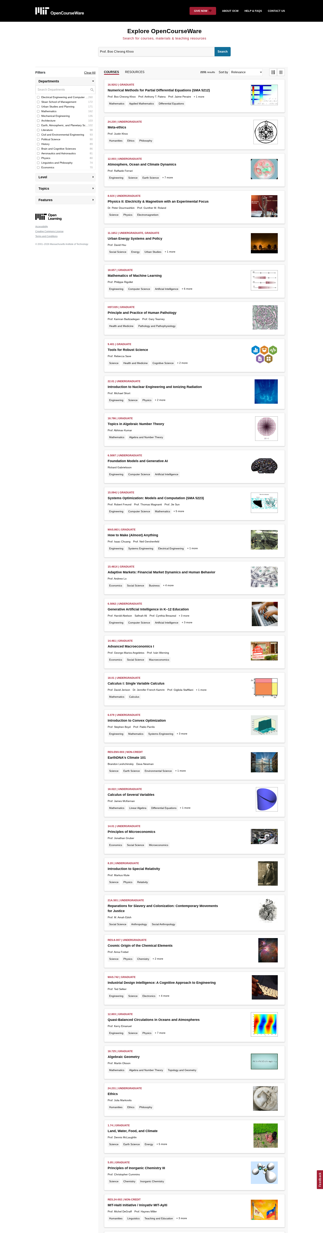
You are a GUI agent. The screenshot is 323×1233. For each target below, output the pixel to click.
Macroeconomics (159, 659)
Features (67, 200)
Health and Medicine (121, 325)
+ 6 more (187, 288)
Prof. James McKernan (121, 801)
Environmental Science (158, 770)
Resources (134, 72)
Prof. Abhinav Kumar (120, 430)
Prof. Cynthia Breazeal (163, 615)
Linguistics (133, 1218)
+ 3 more (184, 615)
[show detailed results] (273, 72)
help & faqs (253, 10)
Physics (127, 214)
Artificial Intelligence (166, 288)
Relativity (142, 882)
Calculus (134, 696)
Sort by (223, 72)
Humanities (115, 140)
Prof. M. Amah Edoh (119, 917)
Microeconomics (158, 845)
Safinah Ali (141, 615)
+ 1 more (199, 96)
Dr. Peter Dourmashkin (121, 207)
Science (133, 177)
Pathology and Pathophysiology (157, 325)
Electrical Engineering (171, 548)
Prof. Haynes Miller (145, 1211)
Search (223, 51)
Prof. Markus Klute (119, 875)
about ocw (230, 10)
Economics (115, 585)
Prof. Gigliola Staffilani (180, 689)
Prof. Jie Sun (172, 504)
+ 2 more (182, 362)
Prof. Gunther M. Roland (151, 207)
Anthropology (139, 924)
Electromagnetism (148, 214)
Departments (67, 81)
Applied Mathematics (141, 103)
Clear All (90, 72)
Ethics (130, 140)
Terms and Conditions (46, 236)
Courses (111, 72)
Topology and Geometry (182, 1070)
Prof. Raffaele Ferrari (120, 170)
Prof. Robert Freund (119, 504)
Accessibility (41, 226)
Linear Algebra (137, 807)
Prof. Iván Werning (158, 652)
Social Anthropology (163, 924)
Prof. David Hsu (117, 244)
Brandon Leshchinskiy (121, 763)
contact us (276, 10)
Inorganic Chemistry (152, 1181)
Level (67, 177)
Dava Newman (145, 763)
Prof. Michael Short (119, 393)
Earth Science (150, 177)
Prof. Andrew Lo (117, 578)
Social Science (117, 251)
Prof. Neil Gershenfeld (146, 541)
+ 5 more (178, 511)
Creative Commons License (49, 231)
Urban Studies (152, 251)
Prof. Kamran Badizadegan (124, 319)
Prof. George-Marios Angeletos (126, 652)
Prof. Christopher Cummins (124, 1174)
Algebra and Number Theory (146, 437)
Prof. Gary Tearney (153, 319)
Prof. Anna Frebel (118, 951)
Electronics (148, 995)
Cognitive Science (163, 363)
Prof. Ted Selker (117, 989)
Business (154, 585)
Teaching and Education (158, 1218)
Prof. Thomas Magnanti (148, 504)
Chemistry (143, 958)
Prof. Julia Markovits (120, 1100)
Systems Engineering (140, 548)
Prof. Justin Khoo (118, 133)
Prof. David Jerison (119, 689)
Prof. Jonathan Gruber (121, 838)
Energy (135, 251)
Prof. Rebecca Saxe (119, 356)
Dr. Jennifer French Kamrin (149, 689)
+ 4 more (168, 585)
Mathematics (116, 103)
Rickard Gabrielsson (120, 467)
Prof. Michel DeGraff (120, 1211)
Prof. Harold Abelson (120, 615)
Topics (67, 188)
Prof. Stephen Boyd (119, 726)
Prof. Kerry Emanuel (120, 1026)
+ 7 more (167, 177)
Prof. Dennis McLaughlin (122, 1137)
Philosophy (145, 140)
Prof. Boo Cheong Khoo (122, 96)
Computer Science (139, 288)
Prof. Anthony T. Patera (152, 96)
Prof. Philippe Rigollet (120, 281)
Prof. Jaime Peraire (179, 96)
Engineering (116, 177)
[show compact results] (281, 72)
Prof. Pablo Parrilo (144, 726)
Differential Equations (171, 103)
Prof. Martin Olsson (119, 1063)
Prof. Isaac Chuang (119, 541)
